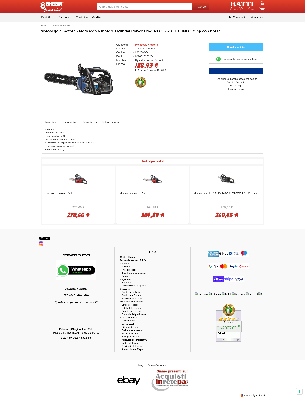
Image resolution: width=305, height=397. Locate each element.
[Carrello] (262, 9)
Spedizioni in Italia (131, 292)
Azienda (126, 266)
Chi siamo (64, 17)
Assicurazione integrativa (134, 339)
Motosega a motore (146, 44)
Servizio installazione (132, 298)
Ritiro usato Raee (130, 327)
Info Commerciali (128, 317)
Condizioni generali (131, 311)
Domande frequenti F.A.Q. (133, 260)
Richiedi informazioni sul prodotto (239, 59)
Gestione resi (128, 320)
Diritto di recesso (130, 304)
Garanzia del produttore (134, 314)
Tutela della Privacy (131, 308)
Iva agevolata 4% (130, 336)
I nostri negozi (129, 269)
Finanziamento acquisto (134, 285)
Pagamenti (125, 279)
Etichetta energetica (132, 330)
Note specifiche (69, 122)
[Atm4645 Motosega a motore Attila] (152, 178)
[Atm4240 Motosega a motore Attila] (78, 178)
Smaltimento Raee (131, 333)
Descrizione (50, 122)
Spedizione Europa (131, 295)
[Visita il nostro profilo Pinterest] (252, 294)
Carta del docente (131, 343)
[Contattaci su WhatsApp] (239, 294)
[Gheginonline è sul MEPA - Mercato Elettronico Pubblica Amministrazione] (168, 380)
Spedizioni (125, 289)
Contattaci (238, 17)
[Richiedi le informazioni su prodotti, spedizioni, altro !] (76, 270)
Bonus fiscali (128, 324)
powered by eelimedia (255, 395)
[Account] (262, 3)
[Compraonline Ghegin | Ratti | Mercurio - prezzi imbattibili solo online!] (52, 5)
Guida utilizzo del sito (130, 257)
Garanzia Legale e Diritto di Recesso (101, 122)
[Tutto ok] (229, 322)
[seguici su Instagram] (41, 243)
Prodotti (46, 17)
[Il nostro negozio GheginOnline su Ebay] (128, 380)
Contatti (125, 276)
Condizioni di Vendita (88, 17)
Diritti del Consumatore (131, 301)
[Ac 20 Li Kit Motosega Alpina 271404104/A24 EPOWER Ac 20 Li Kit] (226, 178)
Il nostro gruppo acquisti (134, 273)
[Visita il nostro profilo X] (260, 294)
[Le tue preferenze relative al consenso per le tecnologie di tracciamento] (299, 391)
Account (258, 17)
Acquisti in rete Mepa (132, 349)
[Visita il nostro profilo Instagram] (215, 294)
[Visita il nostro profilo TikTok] (227, 294)
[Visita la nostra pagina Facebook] (202, 294)
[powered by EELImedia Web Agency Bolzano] (242, 395)
